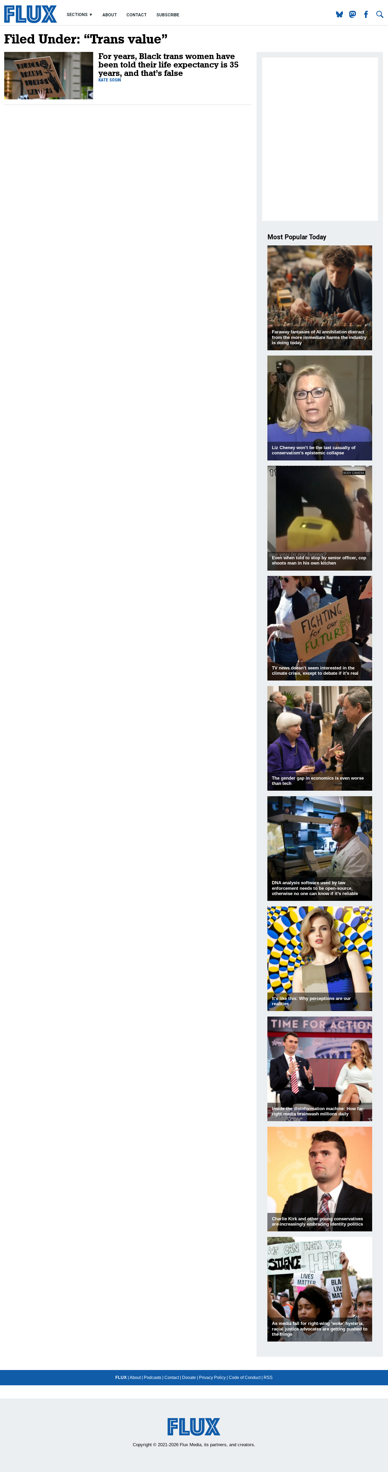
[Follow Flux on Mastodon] (337, 16)
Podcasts (152, 1377)
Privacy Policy (212, 1377)
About (109, 14)
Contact (136, 14)
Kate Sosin (109, 79)
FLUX (121, 1377)
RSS (268, 1377)
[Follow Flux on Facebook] (364, 16)
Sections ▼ (80, 14)
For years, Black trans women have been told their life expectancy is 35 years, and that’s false (168, 64)
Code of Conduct (245, 1377)
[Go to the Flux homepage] (30, 22)
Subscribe (167, 14)
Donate (189, 1377)
